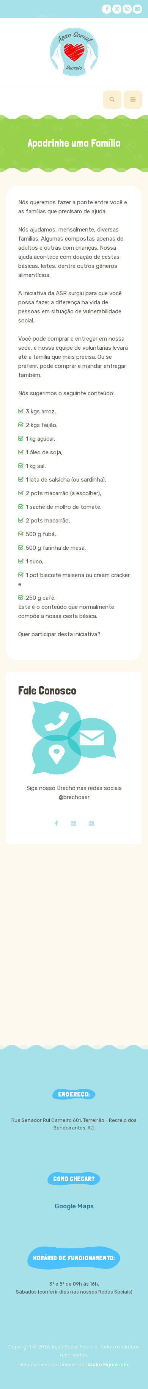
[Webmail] (137, 9)
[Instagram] (116, 9)
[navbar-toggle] (133, 100)
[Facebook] (106, 9)
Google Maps (74, 1206)
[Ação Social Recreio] (74, 52)
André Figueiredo (108, 1364)
